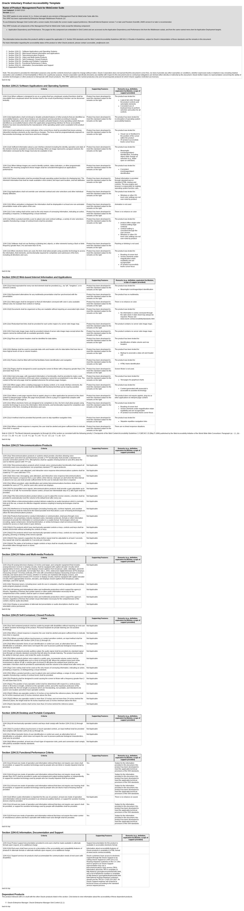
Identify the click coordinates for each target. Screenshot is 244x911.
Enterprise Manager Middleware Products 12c (48, 19)
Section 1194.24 (14, 57)
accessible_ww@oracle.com (98, 43)
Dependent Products (16, 67)
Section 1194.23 (14, 55)
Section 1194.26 (14, 61)
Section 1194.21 (14, 51)
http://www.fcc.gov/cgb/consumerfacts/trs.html (104, 872)
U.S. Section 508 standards (73, 39)
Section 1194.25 (14, 59)
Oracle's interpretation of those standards (169, 39)
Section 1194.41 (14, 65)
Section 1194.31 (14, 63)
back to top (6, 80)
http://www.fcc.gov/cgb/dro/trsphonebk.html (104, 876)
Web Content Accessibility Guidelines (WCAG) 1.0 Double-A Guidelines (118, 39)
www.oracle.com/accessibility (99, 852)
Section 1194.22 (14, 53)
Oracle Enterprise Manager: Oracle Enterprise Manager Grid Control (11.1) (36, 903)
